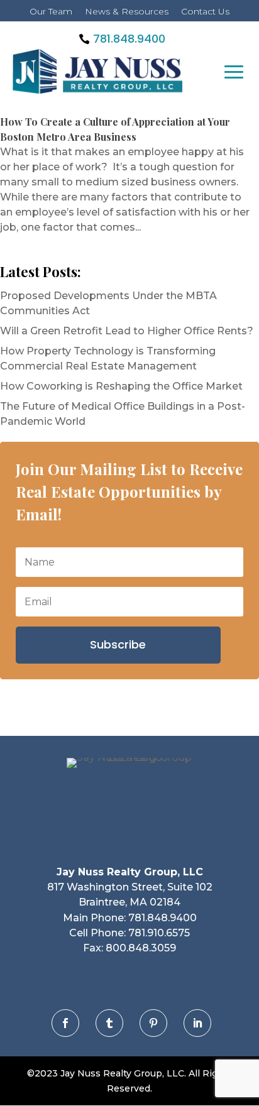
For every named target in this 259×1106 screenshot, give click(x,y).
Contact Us (205, 11)
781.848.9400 (129, 39)
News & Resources (126, 11)
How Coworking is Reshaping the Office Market (121, 386)
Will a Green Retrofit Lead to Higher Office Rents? (126, 331)
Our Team (51, 11)
